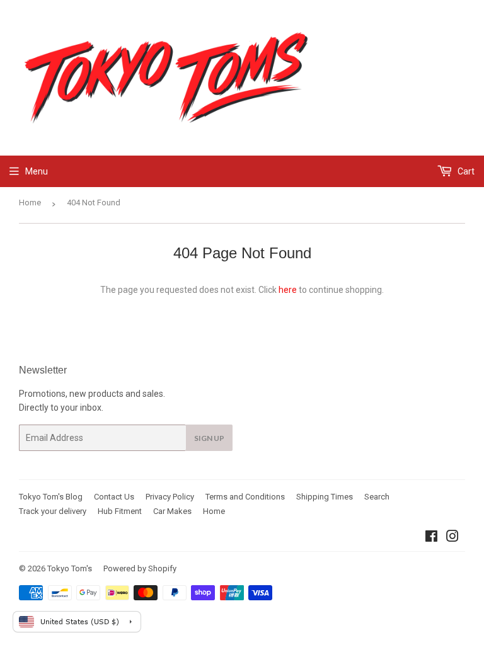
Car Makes (172, 511)
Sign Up (209, 438)
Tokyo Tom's (69, 568)
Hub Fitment (120, 511)
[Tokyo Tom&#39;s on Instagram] (452, 538)
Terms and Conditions (245, 496)
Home (30, 202)
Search (376, 496)
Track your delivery (52, 511)
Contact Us (114, 496)
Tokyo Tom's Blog (51, 496)
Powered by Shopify (139, 568)
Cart (465, 171)
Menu (36, 171)
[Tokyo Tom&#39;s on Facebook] (431, 538)
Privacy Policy (170, 496)
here (288, 290)
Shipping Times (324, 496)
